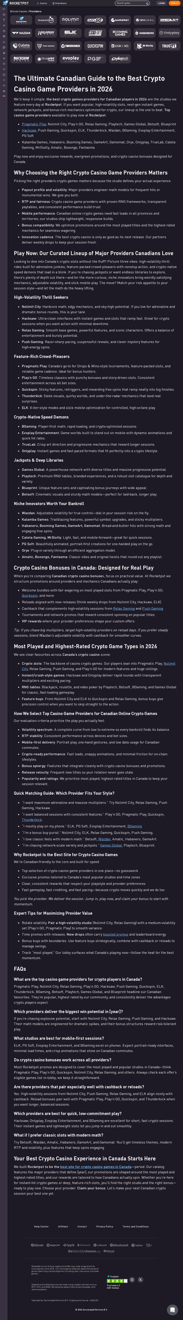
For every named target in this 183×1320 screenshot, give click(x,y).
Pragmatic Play (34, 124)
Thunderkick (32, 819)
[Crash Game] (4, 80)
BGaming (134, 826)
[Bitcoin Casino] (4, 14)
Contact (82, 1226)
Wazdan (104, 839)
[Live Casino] (4, 47)
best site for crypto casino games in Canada (95, 1166)
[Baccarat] (4, 69)
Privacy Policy (104, 1226)
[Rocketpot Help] (172, 1310)
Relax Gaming (124, 608)
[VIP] (4, 86)
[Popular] (4, 36)
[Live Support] (4, 91)
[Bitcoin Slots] (4, 42)
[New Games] (4, 31)
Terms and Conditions (136, 1226)
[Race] (4, 20)
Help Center (41, 1226)
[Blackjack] (4, 58)
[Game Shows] (4, 53)
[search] (146, 3)
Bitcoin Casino (19, 11)
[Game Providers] (4, 74)
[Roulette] (4, 64)
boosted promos (115, 934)
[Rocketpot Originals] (4, 25)
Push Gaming (152, 608)
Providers (35, 11)
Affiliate (63, 1226)
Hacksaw (29, 130)
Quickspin (29, 595)
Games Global (111, 845)
